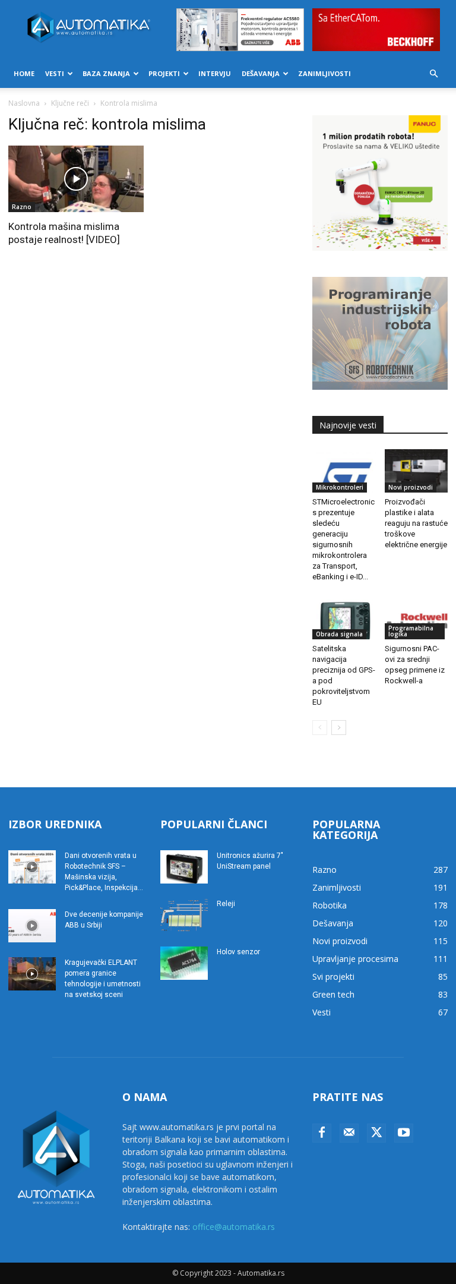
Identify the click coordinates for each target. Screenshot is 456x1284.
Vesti (54, 73)
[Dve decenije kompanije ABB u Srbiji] (32, 925)
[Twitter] (376, 1133)
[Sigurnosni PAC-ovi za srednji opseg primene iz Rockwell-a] (416, 617)
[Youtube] (403, 1133)
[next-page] (338, 727)
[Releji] (184, 915)
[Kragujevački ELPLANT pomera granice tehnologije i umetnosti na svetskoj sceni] (32, 973)
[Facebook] (321, 1133)
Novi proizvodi (410, 487)
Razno (21, 207)
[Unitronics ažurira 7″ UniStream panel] (184, 867)
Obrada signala (339, 634)
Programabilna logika (410, 631)
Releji (226, 904)
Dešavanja (261, 73)
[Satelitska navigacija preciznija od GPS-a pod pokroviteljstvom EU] (344, 617)
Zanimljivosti (324, 73)
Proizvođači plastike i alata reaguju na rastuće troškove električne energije (416, 523)
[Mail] (349, 1133)
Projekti (164, 73)
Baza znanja (106, 73)
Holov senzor (238, 952)
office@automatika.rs (233, 1226)
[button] (433, 74)
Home (24, 73)
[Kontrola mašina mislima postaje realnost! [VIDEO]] (76, 179)
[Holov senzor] (184, 963)
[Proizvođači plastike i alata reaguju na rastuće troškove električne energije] (416, 471)
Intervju (214, 73)
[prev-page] (319, 727)
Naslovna (24, 103)
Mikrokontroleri (339, 487)
